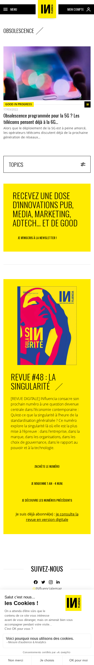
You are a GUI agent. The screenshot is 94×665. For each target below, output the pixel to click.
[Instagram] (51, 582)
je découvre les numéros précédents (47, 500)
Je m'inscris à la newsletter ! (37, 237)
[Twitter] (43, 582)
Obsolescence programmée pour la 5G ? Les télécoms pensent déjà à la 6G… (41, 118)
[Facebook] (36, 582)
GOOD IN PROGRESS (18, 104)
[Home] (47, 9)
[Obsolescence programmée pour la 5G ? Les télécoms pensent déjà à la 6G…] (47, 73)
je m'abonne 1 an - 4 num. (47, 483)
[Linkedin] (58, 582)
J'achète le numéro (47, 466)
